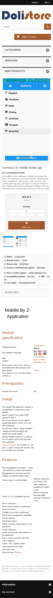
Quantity (26, 207)
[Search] (47, 27)
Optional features (9, 445)
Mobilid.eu (18, 552)
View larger (25, 157)
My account (8, 592)
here (9, 497)
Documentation (40, 357)
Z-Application (39, 346)
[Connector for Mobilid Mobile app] (8, 242)
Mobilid (36, 370)
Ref (3, 173)
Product (29, 36)
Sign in (47, 2)
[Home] (26, 15)
